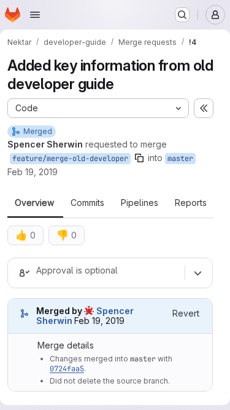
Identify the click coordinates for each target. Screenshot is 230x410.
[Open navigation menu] (35, 15)
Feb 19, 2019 (32, 172)
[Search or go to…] (182, 14)
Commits (87, 203)
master (180, 159)
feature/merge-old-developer (70, 159)
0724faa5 (67, 369)
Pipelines (139, 203)
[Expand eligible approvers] (197, 273)
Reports (191, 203)
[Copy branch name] (139, 158)
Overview (34, 203)
